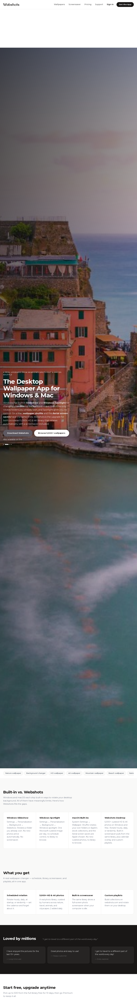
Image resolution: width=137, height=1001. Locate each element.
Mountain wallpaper (94, 773)
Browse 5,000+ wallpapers (51, 433)
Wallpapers (59, 4)
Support (99, 4)
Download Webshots (17, 433)
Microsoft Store (30, 439)
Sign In (110, 4)
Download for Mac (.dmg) (50, 439)
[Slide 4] (11, 444)
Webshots (11, 4)
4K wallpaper (74, 773)
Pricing (87, 4)
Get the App (125, 4)
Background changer (35, 773)
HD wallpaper (57, 773)
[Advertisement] (68, 28)
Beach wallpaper (116, 773)
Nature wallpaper (13, 773)
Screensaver (75, 4)
